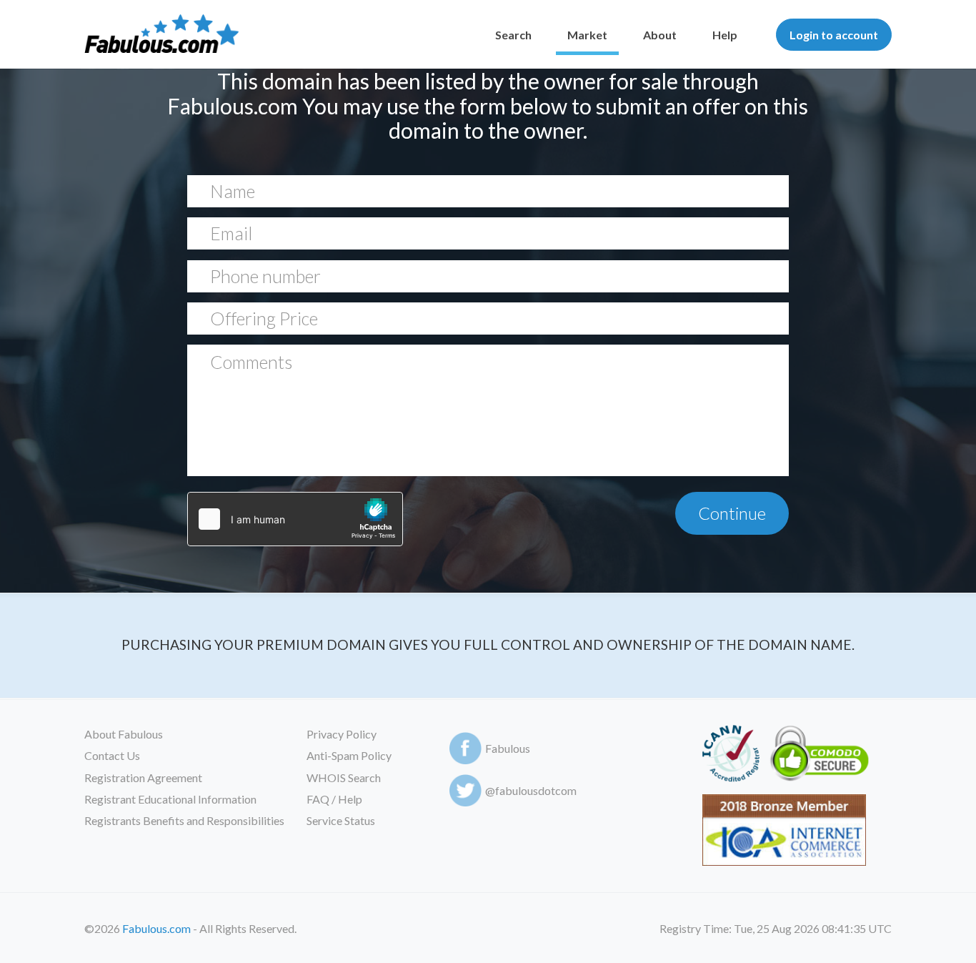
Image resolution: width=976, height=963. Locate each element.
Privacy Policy (342, 734)
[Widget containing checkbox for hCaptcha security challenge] (295, 519)
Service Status (341, 820)
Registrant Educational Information (170, 799)
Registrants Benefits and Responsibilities (184, 820)
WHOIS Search (344, 777)
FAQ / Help (334, 799)
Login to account (834, 34)
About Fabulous (123, 734)
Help (724, 34)
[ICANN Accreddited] (730, 756)
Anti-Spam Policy (349, 755)
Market (587, 34)
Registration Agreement (143, 777)
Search (513, 34)
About (660, 34)
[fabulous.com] (161, 34)
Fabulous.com (156, 928)
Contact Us (112, 755)
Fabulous (507, 748)
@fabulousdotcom (531, 790)
